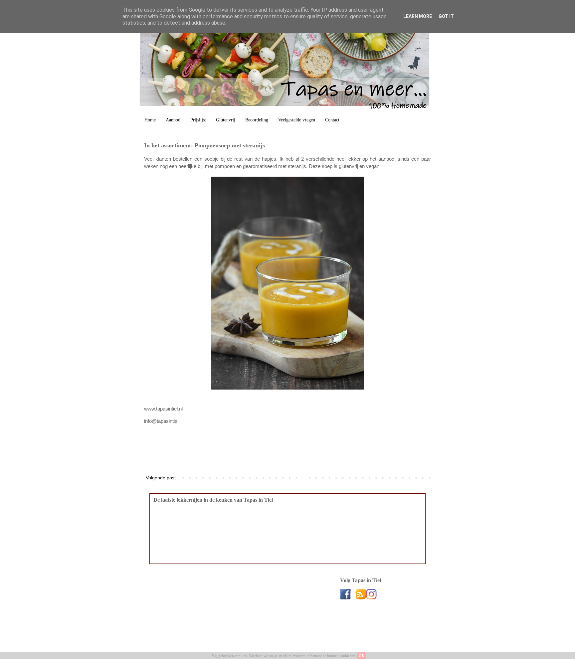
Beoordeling (256, 119)
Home (150, 119)
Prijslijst (198, 119)
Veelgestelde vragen (296, 119)
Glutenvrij (225, 119)
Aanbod (173, 119)
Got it (446, 16)
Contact (332, 119)
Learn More (417, 16)
